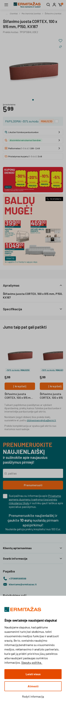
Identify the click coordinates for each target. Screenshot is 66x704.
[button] (33, 285)
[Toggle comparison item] (60, 46)
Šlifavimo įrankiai (53, 13)
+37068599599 (17, 578)
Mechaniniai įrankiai (31, 13)
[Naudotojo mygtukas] (54, 5)
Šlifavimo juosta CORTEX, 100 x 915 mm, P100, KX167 (19, 396)
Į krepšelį (19, 386)
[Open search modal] (48, 5)
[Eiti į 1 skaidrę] (33, 100)
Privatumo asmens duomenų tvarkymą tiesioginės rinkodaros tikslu (35, 499)
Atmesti (33, 686)
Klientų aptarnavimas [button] (17, 548)
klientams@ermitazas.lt (23, 584)
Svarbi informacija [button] (15, 558)
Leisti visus (33, 674)
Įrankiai (14, 13)
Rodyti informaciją (33, 696)
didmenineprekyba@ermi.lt (41, 420)
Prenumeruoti (33, 485)
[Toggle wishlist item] (60, 40)
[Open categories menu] (6, 4)
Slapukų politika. (31, 662)
